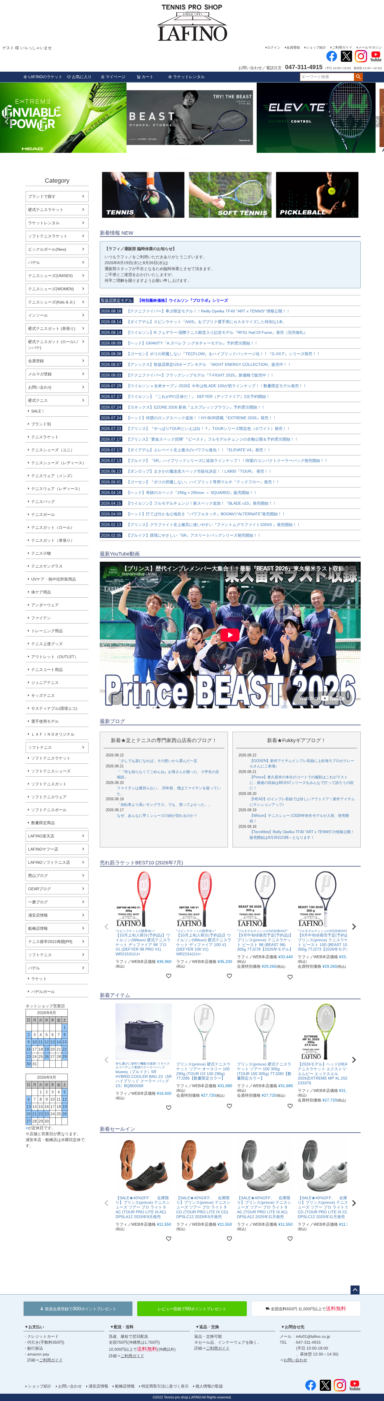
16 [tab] (219, 158)
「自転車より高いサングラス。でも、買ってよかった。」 (164, 804)
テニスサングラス (47, 566)
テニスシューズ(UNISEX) (50, 275)
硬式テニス (38, 400)
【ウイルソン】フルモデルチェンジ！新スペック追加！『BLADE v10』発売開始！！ (188, 503)
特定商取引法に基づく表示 (165, 1386)
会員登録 (293, 47)
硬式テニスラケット (46, 209)
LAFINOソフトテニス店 (49, 862)
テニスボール (43, 514)
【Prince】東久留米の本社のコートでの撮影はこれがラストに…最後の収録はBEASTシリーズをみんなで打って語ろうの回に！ (301, 782)
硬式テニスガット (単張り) (51, 328)
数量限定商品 (43, 822)
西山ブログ (38, 875)
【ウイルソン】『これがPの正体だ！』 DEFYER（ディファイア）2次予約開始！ (185, 396)
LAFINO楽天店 (41, 836)
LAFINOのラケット (45, 76)
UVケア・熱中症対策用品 (53, 579)
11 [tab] (200, 158)
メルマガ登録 (40, 374)
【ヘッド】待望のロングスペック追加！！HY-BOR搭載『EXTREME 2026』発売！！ (188, 418)
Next (377, 121)
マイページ (115, 76)
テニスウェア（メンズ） (52, 475)
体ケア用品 (41, 592)
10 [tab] (196, 158)
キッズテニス (43, 695)
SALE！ (38, 411)
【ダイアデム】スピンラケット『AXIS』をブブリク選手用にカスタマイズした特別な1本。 (194, 321)
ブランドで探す (42, 196)
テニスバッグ (43, 501)
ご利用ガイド (342, 47)
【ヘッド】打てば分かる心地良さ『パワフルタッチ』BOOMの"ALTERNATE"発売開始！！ (193, 514)
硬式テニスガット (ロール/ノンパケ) (53, 344)
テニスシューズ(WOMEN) (51, 289)
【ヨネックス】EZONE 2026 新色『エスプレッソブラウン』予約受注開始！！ (183, 407)
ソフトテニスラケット (47, 236)
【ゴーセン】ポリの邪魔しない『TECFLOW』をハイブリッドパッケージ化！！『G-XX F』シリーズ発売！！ (210, 354)
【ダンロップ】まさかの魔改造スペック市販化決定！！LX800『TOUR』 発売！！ (186, 471)
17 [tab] (223, 158)
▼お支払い (34, 1327)
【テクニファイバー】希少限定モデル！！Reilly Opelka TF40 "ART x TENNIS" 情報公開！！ (195, 311)
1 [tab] (160, 158)
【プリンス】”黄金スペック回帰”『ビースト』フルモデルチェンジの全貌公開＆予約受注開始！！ (199, 439)
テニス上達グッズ (47, 643)
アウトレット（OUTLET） (54, 656)
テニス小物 (41, 553)
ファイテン (41, 618)
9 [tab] (192, 158)
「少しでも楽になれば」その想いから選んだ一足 (157, 761)
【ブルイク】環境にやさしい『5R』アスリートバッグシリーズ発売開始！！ (181, 535)
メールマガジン (370, 47)
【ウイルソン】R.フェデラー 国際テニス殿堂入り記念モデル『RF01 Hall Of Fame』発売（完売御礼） (204, 332)
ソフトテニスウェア (49, 797)
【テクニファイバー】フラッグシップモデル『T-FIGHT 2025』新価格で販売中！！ (187, 375)
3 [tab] (168, 158)
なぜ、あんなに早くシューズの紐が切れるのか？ (157, 815)
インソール (38, 315)
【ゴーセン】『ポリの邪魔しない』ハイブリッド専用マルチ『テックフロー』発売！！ (190, 482)
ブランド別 (41, 424)
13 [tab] (208, 158)
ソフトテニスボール (49, 810)
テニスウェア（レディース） (56, 488)
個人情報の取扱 (209, 1386)
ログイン (274, 47)
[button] (106, 927)
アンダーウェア (45, 605)
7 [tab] (184, 158)
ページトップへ (355, 1290)
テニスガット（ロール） (52, 527)
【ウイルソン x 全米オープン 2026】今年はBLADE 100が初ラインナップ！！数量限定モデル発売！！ (204, 386)
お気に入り (82, 76)
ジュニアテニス (45, 682)
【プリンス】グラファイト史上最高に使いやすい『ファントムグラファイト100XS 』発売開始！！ (201, 524)
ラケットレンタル (189, 76)
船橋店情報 (38, 928)
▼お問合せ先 (292, 1327)
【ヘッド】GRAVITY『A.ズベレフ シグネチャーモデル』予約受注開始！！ (179, 343)
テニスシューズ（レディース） (58, 463)
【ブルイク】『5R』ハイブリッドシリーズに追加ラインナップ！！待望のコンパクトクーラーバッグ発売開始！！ (214, 460)
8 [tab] (188, 158)
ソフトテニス (40, 747)
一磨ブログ (38, 902)
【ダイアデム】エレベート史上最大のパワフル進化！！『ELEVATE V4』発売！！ (186, 450)
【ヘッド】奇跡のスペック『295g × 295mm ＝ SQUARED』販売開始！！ (179, 492)
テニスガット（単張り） (52, 540)
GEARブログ (39, 889)
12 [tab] (204, 158)
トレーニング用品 (47, 631)
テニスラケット (45, 437)
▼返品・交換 (207, 1327)
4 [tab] (172, 158)
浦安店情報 (38, 915)
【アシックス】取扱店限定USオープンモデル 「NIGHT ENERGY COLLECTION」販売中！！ (196, 364)
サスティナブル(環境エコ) (54, 708)
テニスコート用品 (47, 669)
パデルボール (43, 991)
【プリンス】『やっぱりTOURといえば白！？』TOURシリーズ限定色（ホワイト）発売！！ (195, 428)
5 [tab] (176, 158)
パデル (34, 262)
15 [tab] (215, 158)
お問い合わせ (40, 387)
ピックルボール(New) (47, 249)
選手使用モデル (45, 721)
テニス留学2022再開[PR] (50, 941)
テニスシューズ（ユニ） (52, 450)
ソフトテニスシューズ (51, 771)
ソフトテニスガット (49, 784)
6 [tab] (180, 158)
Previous (6, 121)
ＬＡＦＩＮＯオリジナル (52, 734)
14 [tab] (212, 158)
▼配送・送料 (122, 1327)
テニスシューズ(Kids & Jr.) (51, 302)
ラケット (39, 978)
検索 (358, 77)
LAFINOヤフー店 (43, 849)
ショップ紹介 (316, 47)
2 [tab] (164, 158)
